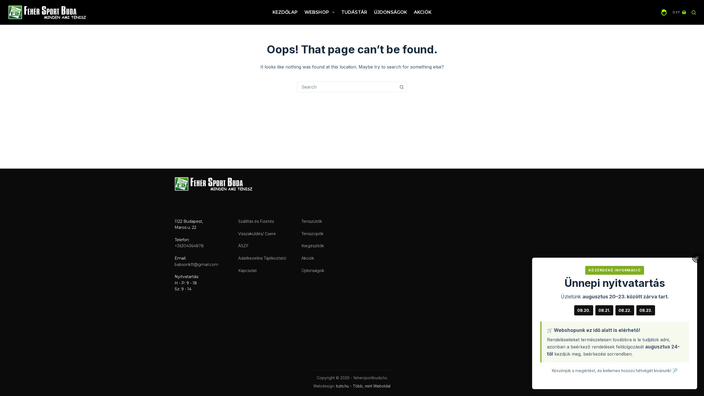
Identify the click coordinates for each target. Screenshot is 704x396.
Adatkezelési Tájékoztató (262, 258)
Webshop (316, 12)
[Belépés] (664, 12)
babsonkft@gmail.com (196, 264)
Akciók (422, 12)
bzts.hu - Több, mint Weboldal (363, 386)
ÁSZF (243, 245)
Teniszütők (311, 221)
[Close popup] (697, 258)
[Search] (694, 12)
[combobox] (346, 86)
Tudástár (354, 12)
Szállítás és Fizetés (256, 221)
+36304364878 (189, 245)
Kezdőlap (285, 12)
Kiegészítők (312, 245)
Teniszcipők (312, 233)
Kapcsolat (247, 270)
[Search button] (401, 87)
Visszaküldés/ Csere (257, 233)
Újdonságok (390, 12)
